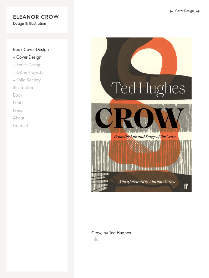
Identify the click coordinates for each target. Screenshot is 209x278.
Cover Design (184, 11)
